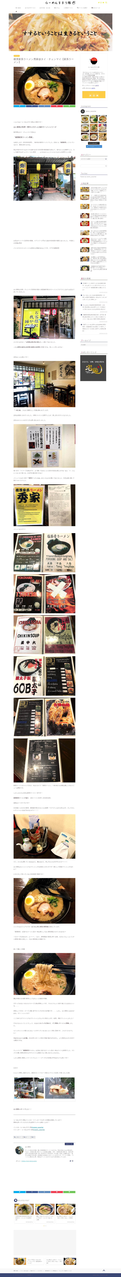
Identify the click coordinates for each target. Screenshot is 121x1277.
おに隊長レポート (18, 1137)
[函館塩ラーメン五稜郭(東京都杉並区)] (85, 119)
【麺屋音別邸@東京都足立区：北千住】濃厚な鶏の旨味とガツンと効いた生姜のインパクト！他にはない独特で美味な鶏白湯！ (94, 317)
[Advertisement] (44, 114)
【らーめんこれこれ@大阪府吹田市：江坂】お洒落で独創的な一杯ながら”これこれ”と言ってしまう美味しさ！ (95, 297)
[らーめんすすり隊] (60, 5)
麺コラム (57, 8)
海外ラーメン (27, 1137)
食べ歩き (18, 8)
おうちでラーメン (30, 8)
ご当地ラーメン (68, 8)
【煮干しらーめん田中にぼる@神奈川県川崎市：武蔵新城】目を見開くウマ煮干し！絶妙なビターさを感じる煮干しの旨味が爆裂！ (94, 328)
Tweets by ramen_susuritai (88, 176)
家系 (33, 1137)
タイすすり (16, 55)
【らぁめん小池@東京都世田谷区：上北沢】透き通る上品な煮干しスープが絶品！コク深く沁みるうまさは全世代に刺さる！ (94, 307)
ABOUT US (96, 8)
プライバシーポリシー (20, 1275)
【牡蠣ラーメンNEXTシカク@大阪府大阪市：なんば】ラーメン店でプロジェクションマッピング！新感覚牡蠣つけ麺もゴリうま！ (94, 286)
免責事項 (29, 1275)
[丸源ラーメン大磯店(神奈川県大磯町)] (94, 128)
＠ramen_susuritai (37, 1127)
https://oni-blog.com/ (29, 1161)
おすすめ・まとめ (45, 8)
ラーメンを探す (82, 8)
